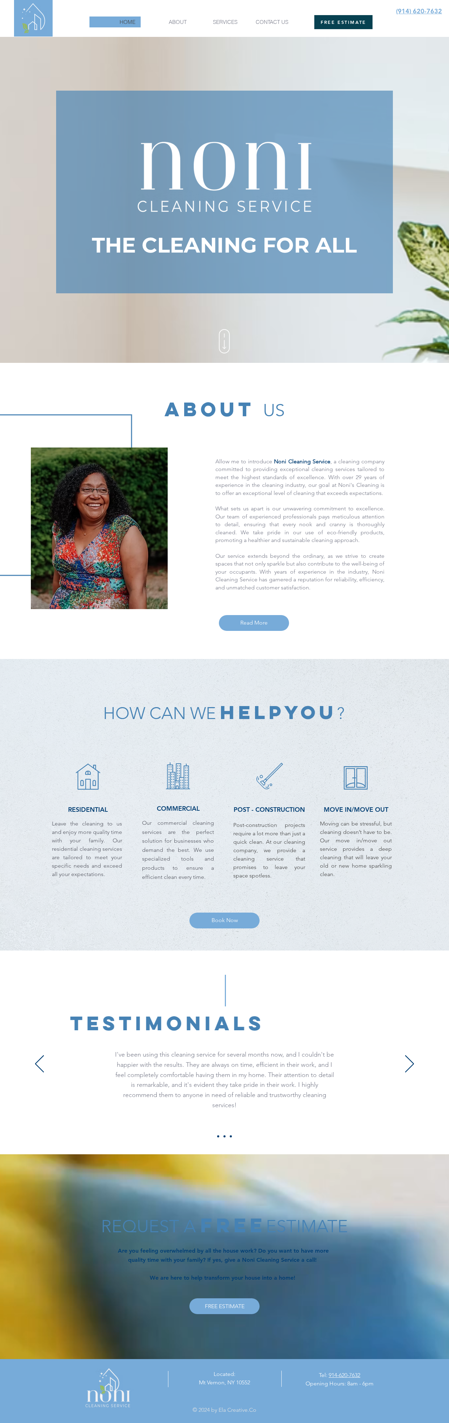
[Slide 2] (224, 1136)
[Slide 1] (218, 1136)
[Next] (409, 1064)
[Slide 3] (231, 1136)
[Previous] (39, 1064)
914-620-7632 (344, 1375)
